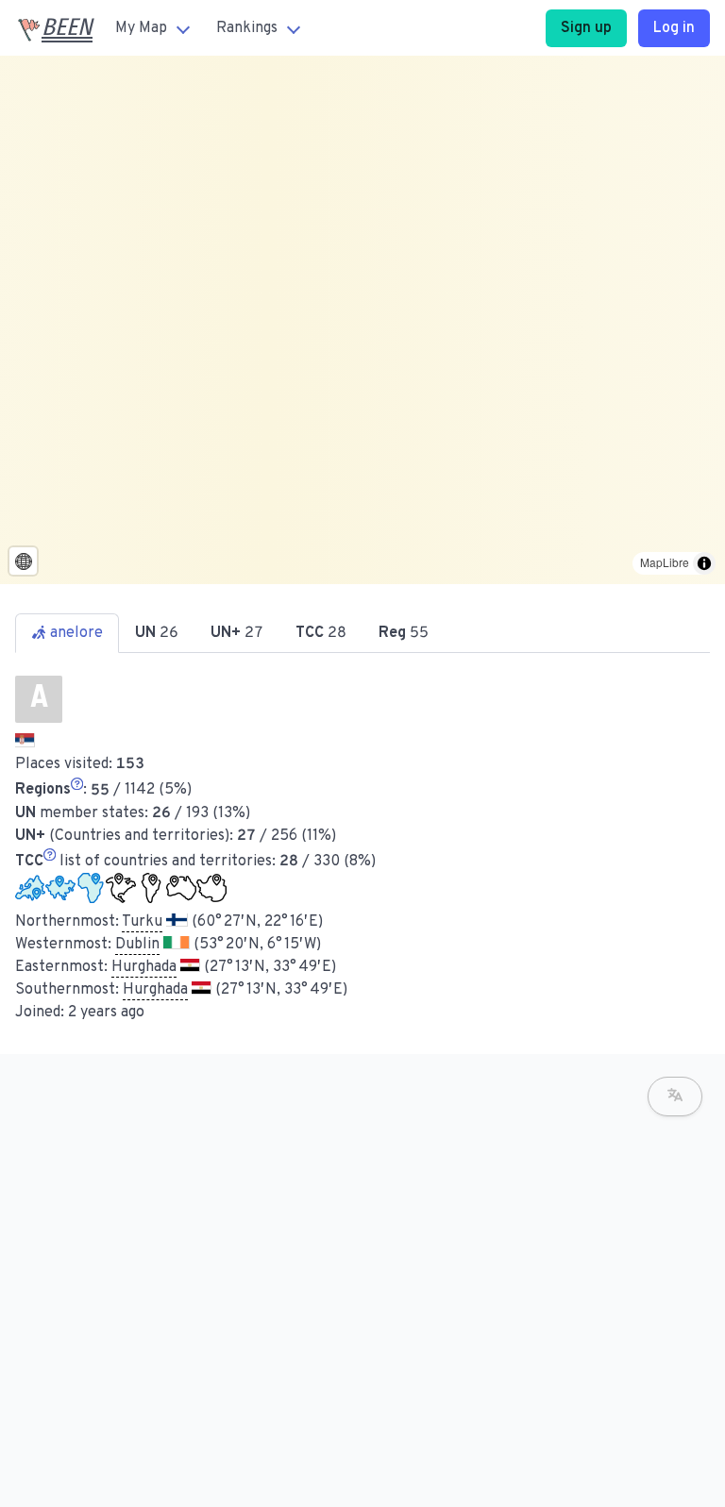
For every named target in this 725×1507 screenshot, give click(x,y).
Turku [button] (142, 922)
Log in (674, 28)
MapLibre (664, 562)
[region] (362, 320)
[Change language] (675, 1096)
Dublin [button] (137, 944)
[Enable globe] (23, 561)
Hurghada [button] (144, 967)
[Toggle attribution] (704, 563)
